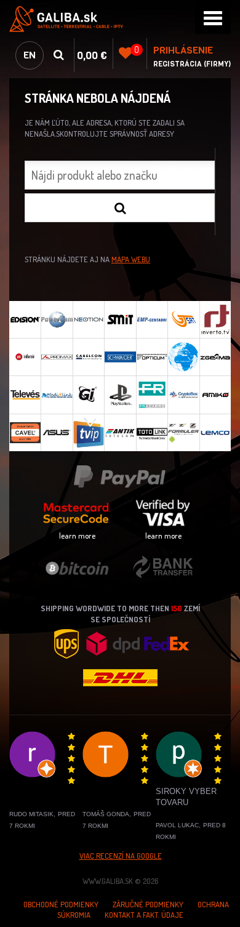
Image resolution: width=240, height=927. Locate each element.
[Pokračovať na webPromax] (56, 356)
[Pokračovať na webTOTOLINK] (151, 432)
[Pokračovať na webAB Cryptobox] (183, 394)
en (29, 55)
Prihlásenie (183, 50)
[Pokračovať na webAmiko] (215, 394)
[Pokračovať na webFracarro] (151, 394)
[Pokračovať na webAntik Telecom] (119, 432)
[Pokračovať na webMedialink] (56, 394)
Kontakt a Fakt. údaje (144, 915)
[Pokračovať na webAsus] (56, 432)
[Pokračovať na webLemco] (215, 432)
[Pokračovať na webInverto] (215, 319)
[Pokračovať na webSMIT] (119, 319)
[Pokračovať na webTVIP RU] (88, 432)
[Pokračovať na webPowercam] (56, 319)
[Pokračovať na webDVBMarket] (183, 356)
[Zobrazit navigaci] (213, 17)
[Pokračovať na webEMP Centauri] (151, 319)
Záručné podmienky (148, 904)
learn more (77, 535)
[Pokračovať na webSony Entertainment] (119, 394)
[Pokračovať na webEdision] (25, 319)
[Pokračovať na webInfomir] (25, 356)
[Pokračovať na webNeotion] (88, 319)
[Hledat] (120, 207)
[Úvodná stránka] (120, 19)
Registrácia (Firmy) (192, 64)
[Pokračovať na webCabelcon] (88, 356)
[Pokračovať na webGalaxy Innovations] (88, 394)
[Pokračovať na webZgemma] (215, 356)
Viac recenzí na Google (120, 856)
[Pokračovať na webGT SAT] (183, 319)
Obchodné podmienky (60, 904)
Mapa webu (130, 259)
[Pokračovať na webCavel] (25, 432)
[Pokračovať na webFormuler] (183, 432)
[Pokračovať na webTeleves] (25, 394)
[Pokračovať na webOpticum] (151, 356)
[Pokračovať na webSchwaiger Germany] (119, 356)
